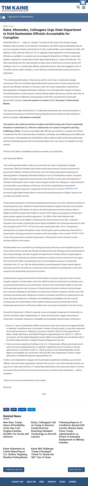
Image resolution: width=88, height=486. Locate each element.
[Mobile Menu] (83, 7)
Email (14, 409)
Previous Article (14, 470)
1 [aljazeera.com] (71, 189)
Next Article (76, 470)
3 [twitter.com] (76, 233)
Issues (62, 482)
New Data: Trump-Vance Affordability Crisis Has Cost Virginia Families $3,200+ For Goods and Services (16, 429)
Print (6, 409)
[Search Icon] (78, 7)
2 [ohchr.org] (26, 226)
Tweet (32, 409)
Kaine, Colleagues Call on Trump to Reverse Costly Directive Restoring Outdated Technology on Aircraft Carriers (43, 429)
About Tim (31, 482)
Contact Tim (17, 482)
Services (52, 482)
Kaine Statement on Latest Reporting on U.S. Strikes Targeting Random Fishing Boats (15, 453)
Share (23, 409)
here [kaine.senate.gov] (41, 151)
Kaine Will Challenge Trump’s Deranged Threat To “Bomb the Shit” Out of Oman (42, 453)
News (41, 482)
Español (72, 482)
